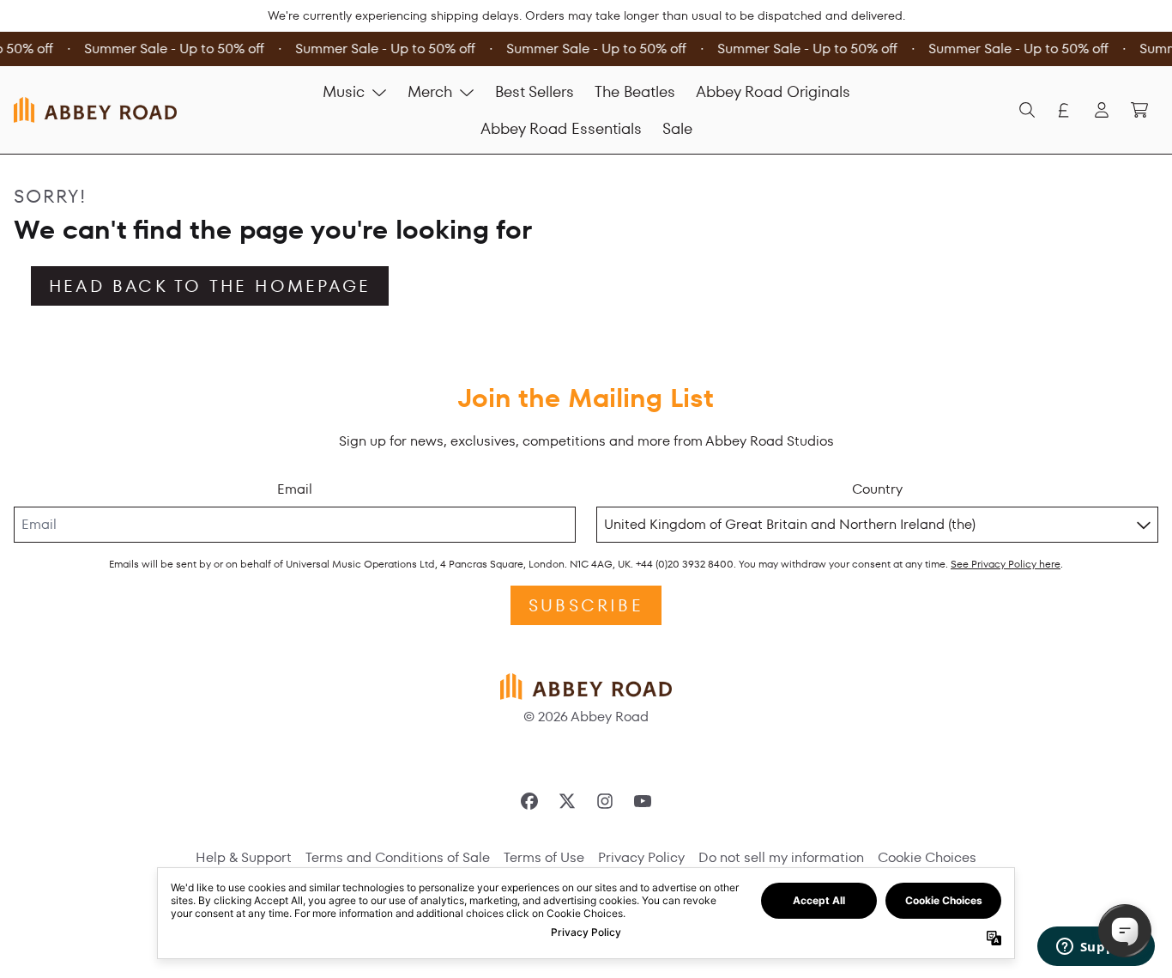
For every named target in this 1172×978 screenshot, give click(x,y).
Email (294, 489)
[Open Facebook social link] (529, 801)
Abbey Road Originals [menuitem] (773, 91)
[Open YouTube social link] (643, 801)
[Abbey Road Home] (95, 109)
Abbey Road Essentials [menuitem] (561, 128)
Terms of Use (544, 857)
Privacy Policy (641, 857)
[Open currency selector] (1064, 110)
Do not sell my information (781, 857)
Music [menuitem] (344, 91)
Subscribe (586, 605)
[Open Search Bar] (1026, 109)
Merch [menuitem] (430, 91)
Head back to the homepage (210, 286)
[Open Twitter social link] (567, 801)
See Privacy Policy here (1005, 563)
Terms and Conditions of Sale (397, 857)
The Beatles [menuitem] (635, 91)
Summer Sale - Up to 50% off (172, 48)
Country (877, 489)
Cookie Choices (927, 857)
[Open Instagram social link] (605, 801)
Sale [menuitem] (677, 128)
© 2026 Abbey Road (586, 716)
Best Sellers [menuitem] (534, 91)
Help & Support (244, 857)
